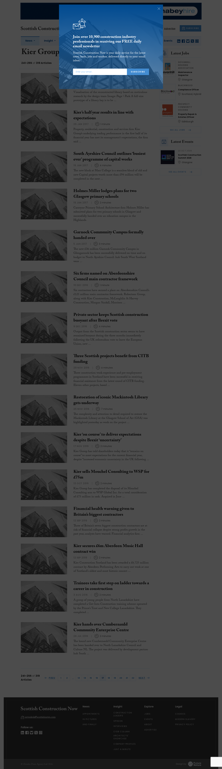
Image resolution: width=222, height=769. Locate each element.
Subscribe (138, 71)
